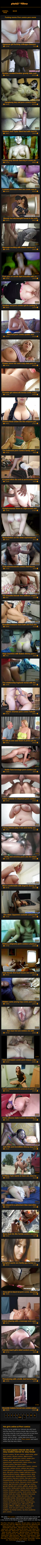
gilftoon (25, 1486)
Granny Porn (5, 1535)
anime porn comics (19, 1458)
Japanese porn (33, 1526)
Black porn (23, 1535)
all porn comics (17, 1456)
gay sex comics (30, 1484)
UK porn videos (26, 1523)
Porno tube (31, 1538)
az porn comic (13, 1460)
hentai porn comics (15, 1492)
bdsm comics (27, 1462)
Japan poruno (29, 1534)
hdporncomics (25, 1490)
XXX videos (10, 1523)
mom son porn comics (16, 1508)
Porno (25, 1540)
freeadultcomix (8, 1480)
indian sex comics (23, 1496)
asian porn (15, 1532)
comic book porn (9, 1470)
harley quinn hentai (18, 1488)
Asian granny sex (11, 1534)
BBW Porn (18, 1524)
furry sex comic (14, 1482)
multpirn (6, 1510)
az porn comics (24, 1460)
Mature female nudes (9, 1526)
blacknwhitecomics (9, 1466)
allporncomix (7, 1458)
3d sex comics (19, 1454)
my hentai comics (16, 1510)
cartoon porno (15, 1468)
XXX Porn (18, 1523)
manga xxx (7, 1504)
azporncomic (7, 1462)
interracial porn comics (23, 1498)
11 (35, 1415)
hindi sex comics (14, 1494)
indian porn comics (9, 1496)
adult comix (29, 1454)
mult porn (28, 1508)
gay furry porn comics (16, 1484)
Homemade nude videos (10, 1527)
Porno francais (26, 1524)
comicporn (19, 1470)
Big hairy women (25, 1532)
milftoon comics (20, 1506)
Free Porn (4, 1523)
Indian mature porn (14, 1537)
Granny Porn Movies (13, 1538)
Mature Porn (15, 1530)
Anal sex (34, 1523)
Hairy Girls (8, 1530)
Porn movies (24, 1538)
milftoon (11, 1506)
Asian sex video (7, 1532)
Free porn (4, 1538)
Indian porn (20, 1534)
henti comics (27, 1492)
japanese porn (35, 1524)
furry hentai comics (20, 1480)
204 (19, 1417)
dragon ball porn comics (27, 1472)
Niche (15, 11)
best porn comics (20, 1464)
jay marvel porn (18, 1500)
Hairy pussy (23, 1530)
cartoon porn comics (24, 1466)
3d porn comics (8, 1454)
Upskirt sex (12, 1529)
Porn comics (20, 3)
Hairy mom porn (14, 1535)
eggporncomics (25, 1474)
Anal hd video (35, 1537)
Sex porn (36, 1534)
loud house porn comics (17, 1502)
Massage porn (22, 1527)
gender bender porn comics (12, 1486)
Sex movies (31, 1540)
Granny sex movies (22, 1529)
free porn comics (18, 1478)
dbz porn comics (12, 1472)
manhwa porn (16, 1504)
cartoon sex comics (27, 1468)
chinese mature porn (22, 1526)
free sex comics (30, 1478)
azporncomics (17, 1462)
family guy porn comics (24, 1476)
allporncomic (28, 1456)
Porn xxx (12, 1524)
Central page (5, 11)
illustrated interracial (28, 1494)
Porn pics (6, 1524)
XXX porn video (26, 1537)
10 (31, 1415)
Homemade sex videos (16, 1540)
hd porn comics (14, 1490)
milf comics (26, 1504)
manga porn (30, 1502)
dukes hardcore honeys (11, 1474)
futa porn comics (26, 1482)
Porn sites (30, 1527)
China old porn (31, 1535)
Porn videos (32, 1529)
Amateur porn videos (33, 1530)
